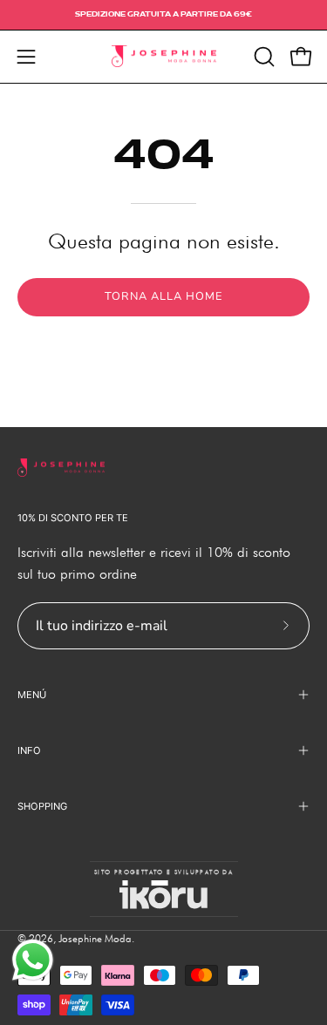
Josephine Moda (95, 938)
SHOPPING (42, 806)
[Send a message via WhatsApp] (33, 960)
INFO (29, 750)
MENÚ (31, 695)
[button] (262, 56)
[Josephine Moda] (164, 56)
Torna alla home (163, 296)
